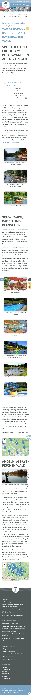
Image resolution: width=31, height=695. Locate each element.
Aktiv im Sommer (11, 15)
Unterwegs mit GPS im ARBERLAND (12, 654)
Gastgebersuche (7, 649)
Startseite (4, 688)
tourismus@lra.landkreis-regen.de (14, 615)
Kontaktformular (7, 641)
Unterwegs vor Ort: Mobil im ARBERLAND (14, 626)
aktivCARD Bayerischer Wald (10, 623)
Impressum (12, 688)
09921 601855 (8, 611)
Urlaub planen (8, 646)
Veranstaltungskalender (9, 651)
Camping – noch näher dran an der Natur (13, 638)
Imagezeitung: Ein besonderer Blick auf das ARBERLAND (13, 634)
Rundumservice (9, 621)
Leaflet (21, 455)
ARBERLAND (6, 669)
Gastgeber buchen (21, 1)
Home (3, 15)
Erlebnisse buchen (7, 656)
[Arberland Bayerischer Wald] (6, 5)
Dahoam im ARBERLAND (9, 631)
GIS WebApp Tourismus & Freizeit (11, 659)
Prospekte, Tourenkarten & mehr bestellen (14, 628)
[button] (9, 451)
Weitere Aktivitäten (23, 15)
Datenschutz (19, 688)
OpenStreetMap (26, 580)
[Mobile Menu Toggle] (27, 5)
